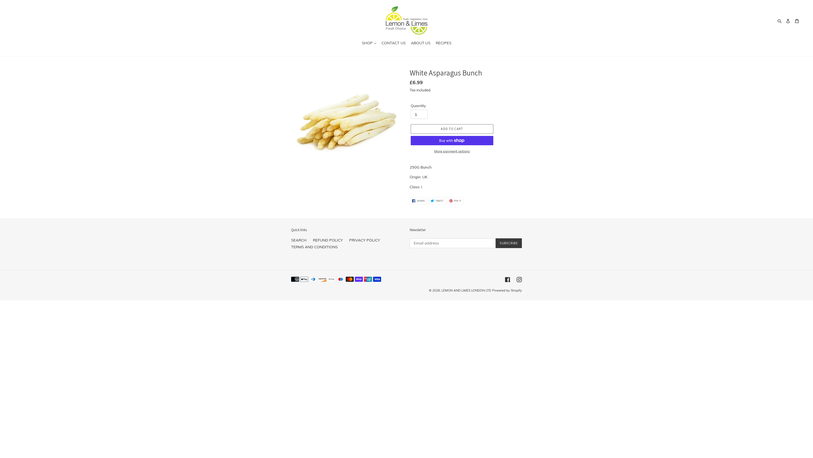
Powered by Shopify (507, 290)
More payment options (452, 151)
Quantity (418, 105)
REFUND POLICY (328, 240)
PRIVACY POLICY (364, 240)
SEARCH (299, 240)
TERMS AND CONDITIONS (314, 246)
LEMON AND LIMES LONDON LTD (466, 290)
